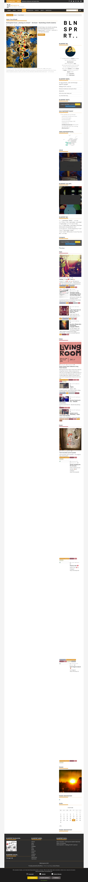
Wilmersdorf (40, 68)
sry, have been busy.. (63, 95)
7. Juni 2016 (73, 383)
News (14, 10)
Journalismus (24, 71)
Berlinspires (28, 70)
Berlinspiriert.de (74, 291)
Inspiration (30, 10)
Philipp (77, 321)
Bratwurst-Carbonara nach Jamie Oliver (67, 88)
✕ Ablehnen (56, 877)
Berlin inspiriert (23, 70)
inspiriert (20, 71)
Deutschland (62, 419)
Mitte (73, 318)
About (42, 10)
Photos (36, 68)
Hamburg (66, 419)
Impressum (48, 10)
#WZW (70, 166)
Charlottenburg (19, 68)
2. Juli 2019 (73, 562)
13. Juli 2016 (73, 289)
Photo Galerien (32, 68)
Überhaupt (71, 75)
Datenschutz (34, 857)
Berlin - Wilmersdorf (16, 70)
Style (76, 287)
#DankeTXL (24, 1)
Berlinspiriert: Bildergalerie (64, 457)
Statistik (43, 874)
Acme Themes (56, 865)
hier (75, 63)
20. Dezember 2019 (74, 461)
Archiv (8, 68)
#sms (61, 318)
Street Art (64, 381)
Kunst (28, 68)
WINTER (70, 199)
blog (67, 285)
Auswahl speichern (44, 877)
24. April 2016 (73, 409)
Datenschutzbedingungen (70, 106)
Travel (61, 420)
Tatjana (72, 58)
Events (37, 10)
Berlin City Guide (13, 68)
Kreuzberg (75, 302)
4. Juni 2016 (73, 321)
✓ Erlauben (78, 104)
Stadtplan (33, 846)
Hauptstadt (11, 71)
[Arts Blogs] (62, 248)
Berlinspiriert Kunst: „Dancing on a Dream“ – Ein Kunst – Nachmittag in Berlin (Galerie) (31, 23)
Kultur (65, 70)
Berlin (19, 10)
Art (45, 68)
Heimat (9, 10)
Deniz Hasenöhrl (60, 841)
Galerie (7, 71)
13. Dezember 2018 (74, 663)
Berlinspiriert (70, 62)
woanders (71, 73)
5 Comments (51, 71)
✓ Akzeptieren (32, 877)
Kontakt (33, 855)
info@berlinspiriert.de (67, 124)
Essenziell (30, 874)
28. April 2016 (73, 397)
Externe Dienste (57, 874)
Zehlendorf (73, 661)
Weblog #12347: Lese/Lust (65, 86)
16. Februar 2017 (63, 277)
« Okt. (60, 826)
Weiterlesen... (41, 34)
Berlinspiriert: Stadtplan (64, 379)
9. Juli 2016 (73, 306)
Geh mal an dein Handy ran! (65, 93)
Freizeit (54, 70)
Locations (72, 287)
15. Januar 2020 (63, 451)
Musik (61, 381)
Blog (24, 10)
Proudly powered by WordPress (36, 865)
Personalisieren (44, 880)
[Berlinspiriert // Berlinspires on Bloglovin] (11, 851)
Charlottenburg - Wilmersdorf (47, 70)
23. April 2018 (62, 364)
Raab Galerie (32, 71)
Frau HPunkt (17, 25)
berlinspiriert (33, 70)
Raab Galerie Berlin (38, 71)
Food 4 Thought (62, 287)
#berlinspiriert (65, 128)
